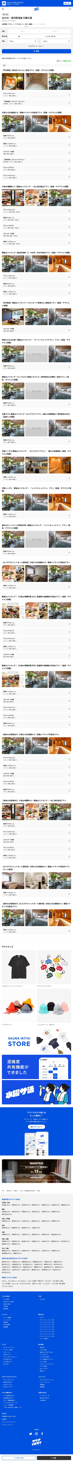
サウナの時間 (43, 1366)
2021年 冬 (6, 1364)
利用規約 (4, 1419)
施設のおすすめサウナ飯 (46, 1352)
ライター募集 (43, 1338)
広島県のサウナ (36, 1241)
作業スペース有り (37, 1283)
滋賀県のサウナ (6, 1234)
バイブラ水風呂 (6, 1283)
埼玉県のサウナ (36, 1211)
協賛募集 (5, 1327)
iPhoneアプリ (6, 1384)
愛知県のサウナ (26, 1227)
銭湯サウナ (41, 1281)
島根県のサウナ (16, 1241)
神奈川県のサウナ (7, 1214)
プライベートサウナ (7, 1286)
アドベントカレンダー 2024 (47, 1322)
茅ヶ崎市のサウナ (28, 1264)
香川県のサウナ (65, 1241)
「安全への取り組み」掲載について (12, 1407)
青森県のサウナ (16, 1205)
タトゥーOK (15, 1283)
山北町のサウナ (26, 1269)
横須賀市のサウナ (38, 1262)
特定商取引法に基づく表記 (9, 1416)
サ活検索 (5, 1306)
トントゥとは (6, 1320)
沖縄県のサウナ (17, 1253)
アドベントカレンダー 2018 (47, 1336)
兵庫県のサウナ (36, 1234)
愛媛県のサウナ (6, 1244)
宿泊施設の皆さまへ (8, 1398)
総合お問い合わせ (44, 1398)
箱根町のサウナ (36, 1269)
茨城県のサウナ (6, 1211)
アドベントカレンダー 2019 (47, 1334)
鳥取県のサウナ (6, 1241)
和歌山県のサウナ (56, 1234)
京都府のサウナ (16, 1234)
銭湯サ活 (42, 1371)
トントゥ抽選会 (7, 1317)
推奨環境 (4, 1413)
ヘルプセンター (44, 1395)
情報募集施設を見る (36, 1178)
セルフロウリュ (12, 1281)
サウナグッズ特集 (7, 1350)
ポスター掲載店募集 (8, 1400)
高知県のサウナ (16, 1244)
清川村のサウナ (6, 1272)
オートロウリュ (22, 1281)
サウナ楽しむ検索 (44, 1357)
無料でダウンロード (36, 1127)
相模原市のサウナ (27, 1262)
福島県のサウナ (65, 1205)
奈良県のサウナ (45, 1234)
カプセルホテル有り (25, 1283)
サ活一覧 (42, 1299)
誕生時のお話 (6, 1382)
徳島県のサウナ (55, 1241)
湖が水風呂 (62, 1283)
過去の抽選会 (6, 1324)
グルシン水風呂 (32, 1281)
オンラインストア (7, 1347)
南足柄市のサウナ (49, 1267)
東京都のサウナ (55, 1211)
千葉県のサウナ (45, 1211)
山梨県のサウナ (45, 1221)
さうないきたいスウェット (10, 1357)
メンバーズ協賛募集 (8, 1405)
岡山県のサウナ (26, 1241)
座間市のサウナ (38, 1267)
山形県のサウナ (55, 1205)
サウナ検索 (6, 1299)
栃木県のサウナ (16, 1211)
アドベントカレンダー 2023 (47, 1324)
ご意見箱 (42, 1400)
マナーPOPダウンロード (9, 1402)
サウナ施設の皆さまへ (9, 1395)
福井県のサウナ (36, 1221)
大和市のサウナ (6, 1267)
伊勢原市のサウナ (17, 1267)
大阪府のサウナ (26, 1234)
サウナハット (6, 1352)
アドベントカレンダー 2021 (47, 1329)
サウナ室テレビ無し (58, 1281)
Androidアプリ (7, 1387)
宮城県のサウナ (36, 1205)
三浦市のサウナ (38, 1264)
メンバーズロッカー (45, 1382)
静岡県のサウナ (16, 1227)
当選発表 (5, 1322)
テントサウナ (46, 1283)
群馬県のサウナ (26, 1211)
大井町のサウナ (16, 1269)
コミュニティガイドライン (8, 1422)
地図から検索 (6, 1304)
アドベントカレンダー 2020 (47, 1331)
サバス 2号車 (43, 1361)
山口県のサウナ (45, 1241)
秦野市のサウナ (48, 1264)
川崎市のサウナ (16, 1262)
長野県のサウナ (55, 1221)
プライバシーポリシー (7, 1425)
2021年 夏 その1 (7, 1359)
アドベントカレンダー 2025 (47, 1320)
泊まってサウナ (44, 1368)
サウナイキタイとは (8, 1380)
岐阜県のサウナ (6, 1227)
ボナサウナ (48, 1281)
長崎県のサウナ (26, 1250)
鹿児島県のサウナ (7, 1253)
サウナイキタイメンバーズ (46, 1380)
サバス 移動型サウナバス (46, 1359)
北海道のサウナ (6, 1205)
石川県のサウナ (26, 1221)
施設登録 (5, 1308)
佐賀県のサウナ (16, 1250)
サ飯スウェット (7, 1354)
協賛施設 (42, 1384)
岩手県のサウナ (26, 1205)
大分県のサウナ (45, 1250)
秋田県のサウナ (45, 1205)
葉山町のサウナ (59, 1267)
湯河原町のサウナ (46, 1269)
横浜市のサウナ (6, 1262)
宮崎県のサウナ (55, 1250)
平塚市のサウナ (48, 1262)
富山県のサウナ (16, 1221)
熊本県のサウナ (36, 1250)
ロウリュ (4, 1281)
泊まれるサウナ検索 (8, 1301)
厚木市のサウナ (58, 1264)
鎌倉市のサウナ (58, 1262)
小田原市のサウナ (17, 1264)
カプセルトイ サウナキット (47, 1364)
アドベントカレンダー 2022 (47, 1327)
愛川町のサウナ (57, 1269)
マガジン (42, 1317)
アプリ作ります (44, 1354)
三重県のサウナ (36, 1227)
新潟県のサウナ (6, 1221)
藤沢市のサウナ (6, 1264)
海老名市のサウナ (28, 1267)
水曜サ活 (42, 1347)
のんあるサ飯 (43, 1350)
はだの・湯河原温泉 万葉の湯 (17, 17)
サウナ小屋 (55, 1283)
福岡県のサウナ (6, 1250)
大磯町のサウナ (6, 1269)
